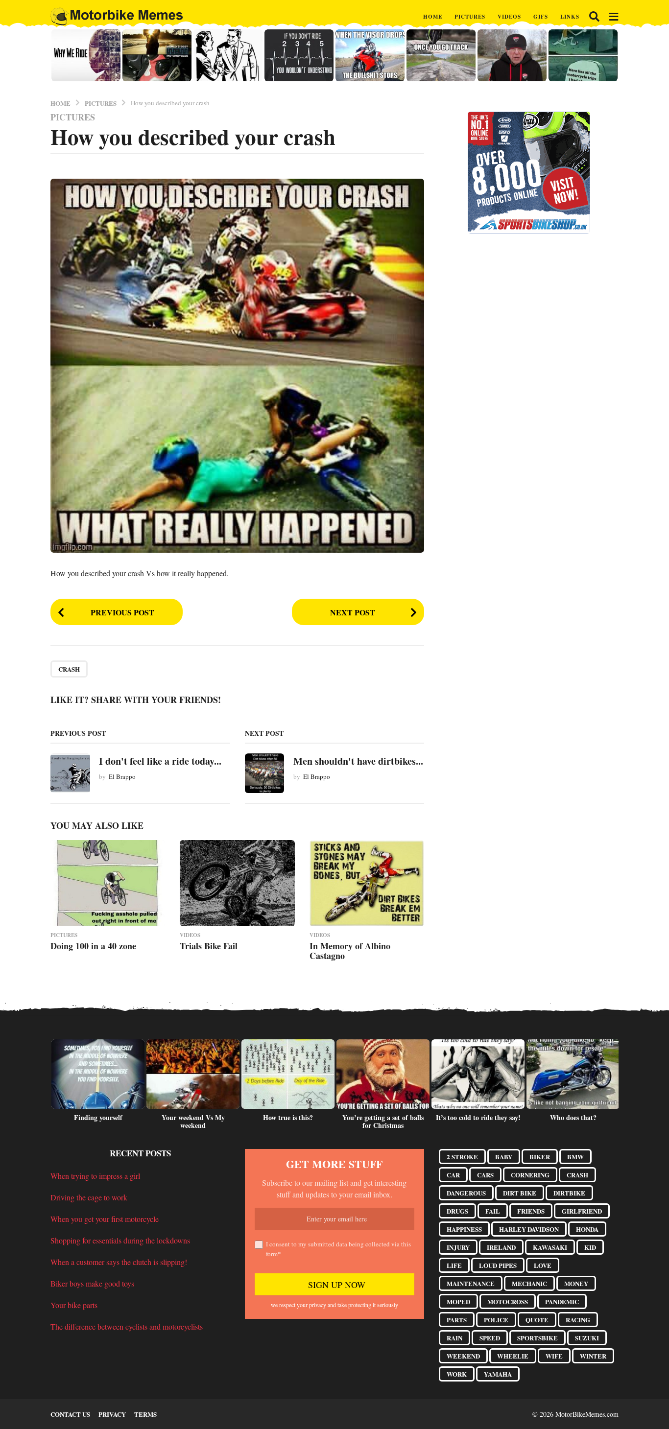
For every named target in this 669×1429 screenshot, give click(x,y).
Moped (458, 1301)
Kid (590, 1247)
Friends (531, 1211)
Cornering (530, 1174)
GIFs (540, 17)
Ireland (501, 1247)
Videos (509, 17)
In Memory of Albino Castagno (350, 950)
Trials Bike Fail (209, 945)
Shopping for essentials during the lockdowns (120, 1240)
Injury (458, 1247)
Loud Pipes (498, 1265)
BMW (575, 1156)
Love (542, 1265)
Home (432, 17)
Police (496, 1319)
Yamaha (498, 1374)
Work (457, 1374)
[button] (594, 16)
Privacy (112, 1414)
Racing (578, 1319)
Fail (492, 1211)
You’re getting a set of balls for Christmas (383, 1121)
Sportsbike (537, 1337)
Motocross (507, 1301)
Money (576, 1283)
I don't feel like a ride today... (160, 761)
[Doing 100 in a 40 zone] (107, 883)
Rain (454, 1337)
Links (569, 17)
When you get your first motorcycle (104, 1219)
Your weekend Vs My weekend (193, 1121)
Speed (489, 1337)
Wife (554, 1355)
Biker (539, 1156)
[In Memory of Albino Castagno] (367, 883)
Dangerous (466, 1192)
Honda (587, 1229)
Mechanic (529, 1283)
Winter (593, 1355)
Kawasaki (550, 1247)
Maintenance (471, 1283)
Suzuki (587, 1337)
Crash (69, 669)
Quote (537, 1319)
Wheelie (512, 1355)
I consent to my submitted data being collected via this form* (338, 1249)
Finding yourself (98, 1117)
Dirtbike (569, 1192)
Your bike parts (73, 1305)
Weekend (463, 1355)
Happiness (464, 1229)
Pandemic (562, 1301)
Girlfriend (582, 1211)
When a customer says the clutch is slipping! (118, 1262)
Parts (457, 1319)
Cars (485, 1174)
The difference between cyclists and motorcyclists (126, 1326)
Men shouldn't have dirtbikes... (358, 761)
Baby (503, 1156)
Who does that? (573, 1117)
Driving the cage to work (88, 1197)
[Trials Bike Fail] (237, 883)
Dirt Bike (519, 1192)
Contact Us (70, 1414)
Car (453, 1174)
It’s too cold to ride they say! (478, 1117)
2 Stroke (462, 1156)
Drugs (457, 1211)
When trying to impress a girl (95, 1176)
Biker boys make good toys (92, 1283)
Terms (145, 1414)
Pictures (469, 17)
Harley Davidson (529, 1229)
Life (454, 1265)
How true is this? (288, 1117)
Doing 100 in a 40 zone (93, 945)
